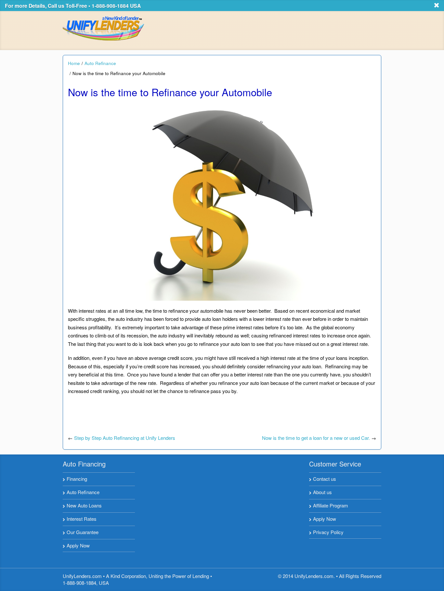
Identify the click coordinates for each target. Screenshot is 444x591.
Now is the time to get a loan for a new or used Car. (316, 437)
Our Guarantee (82, 532)
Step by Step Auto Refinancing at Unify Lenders (124, 437)
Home (74, 63)
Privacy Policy (328, 532)
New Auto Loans (84, 505)
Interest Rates (82, 518)
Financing (77, 478)
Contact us (324, 478)
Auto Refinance (100, 63)
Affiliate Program (330, 505)
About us (322, 492)
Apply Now (78, 545)
